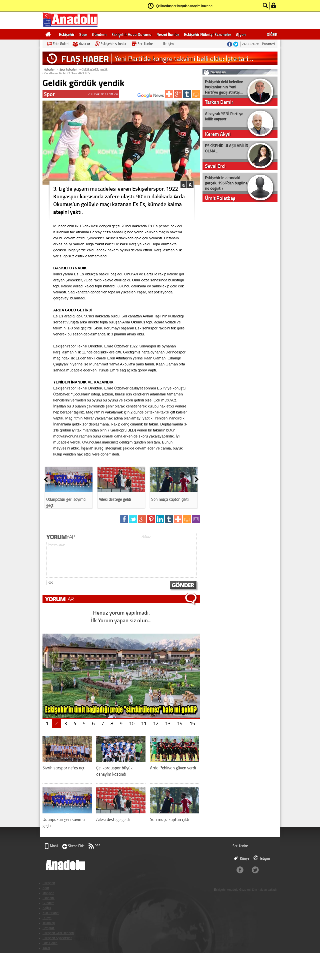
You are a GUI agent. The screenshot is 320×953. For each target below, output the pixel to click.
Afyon (241, 34)
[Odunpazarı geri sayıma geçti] (68, 491)
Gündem (99, 34)
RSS (97, 845)
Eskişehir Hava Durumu (132, 34)
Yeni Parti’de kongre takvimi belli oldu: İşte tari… (183, 58)
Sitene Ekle (76, 845)
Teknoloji (48, 923)
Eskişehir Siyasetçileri (57, 938)
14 (179, 723)
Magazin (48, 893)
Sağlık (46, 908)
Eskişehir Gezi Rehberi (58, 933)
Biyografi (48, 928)
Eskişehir (66, 34)
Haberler (49, 69)
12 (155, 723)
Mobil (54, 845)
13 (167, 723)
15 (192, 723)
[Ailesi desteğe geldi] (121, 491)
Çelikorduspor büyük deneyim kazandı (184, 6)
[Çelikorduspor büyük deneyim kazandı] (121, 760)
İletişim (168, 43)
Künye (245, 858)
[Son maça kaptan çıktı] (174, 491)
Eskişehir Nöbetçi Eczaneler (207, 34)
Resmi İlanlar (167, 34)
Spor (83, 34)
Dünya (47, 918)
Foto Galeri (60, 43)
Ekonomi (48, 898)
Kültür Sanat (50, 913)
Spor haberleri (68, 69)
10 (131, 723)
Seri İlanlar (145, 43)
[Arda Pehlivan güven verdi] (174, 760)
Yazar (46, 948)
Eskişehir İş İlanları (113, 43)
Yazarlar (84, 43)
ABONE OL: (130, 97)
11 (143, 723)
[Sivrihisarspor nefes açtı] (67, 760)
